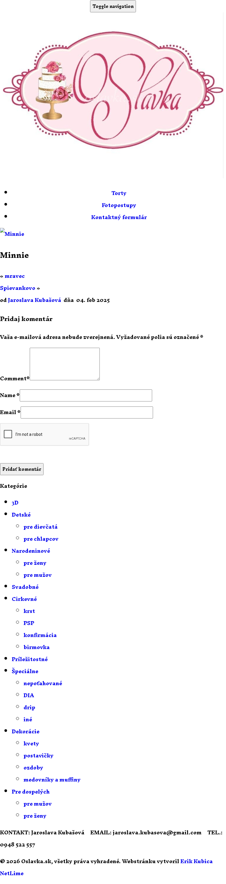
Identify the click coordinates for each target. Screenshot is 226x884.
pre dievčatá (41, 527)
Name (7, 395)
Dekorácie (25, 731)
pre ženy (35, 563)
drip (29, 707)
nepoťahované (43, 683)
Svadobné (25, 587)
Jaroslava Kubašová (34, 300)
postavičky (39, 755)
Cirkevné (24, 599)
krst (29, 611)
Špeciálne (25, 671)
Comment (13, 378)
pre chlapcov (41, 539)
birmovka (37, 647)
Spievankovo (17, 288)
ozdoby (33, 768)
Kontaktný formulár (119, 217)
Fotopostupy (119, 205)
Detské (21, 515)
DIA (29, 695)
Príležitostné (30, 659)
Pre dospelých (31, 792)
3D (15, 503)
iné (28, 719)
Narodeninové (31, 551)
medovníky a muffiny (52, 780)
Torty (119, 193)
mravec (15, 276)
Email (8, 412)
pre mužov (38, 575)
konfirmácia (40, 635)
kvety (31, 743)
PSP (29, 623)
